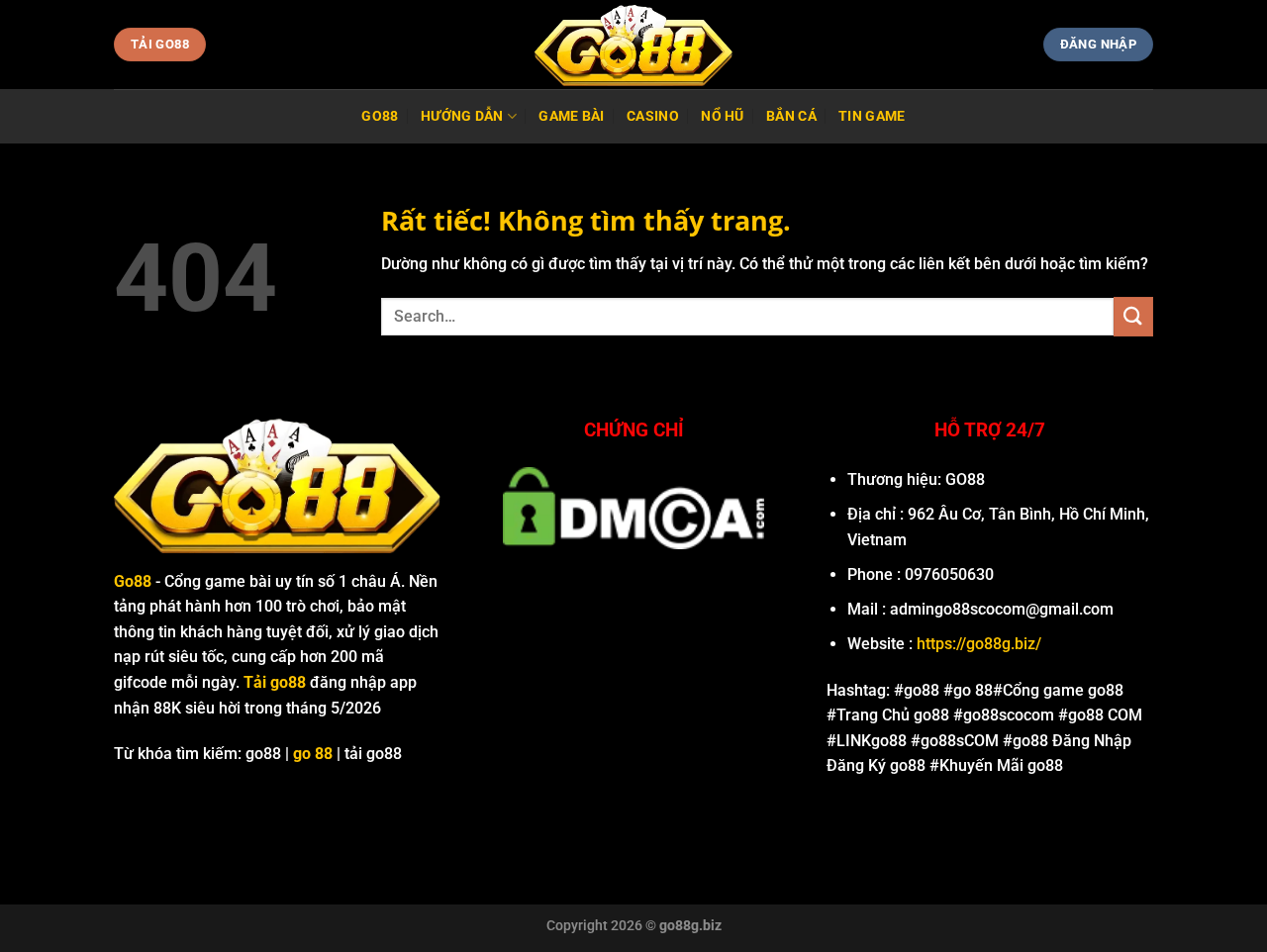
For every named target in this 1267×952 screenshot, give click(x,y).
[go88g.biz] (633, 44)
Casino (653, 116)
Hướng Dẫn (462, 116)
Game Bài (571, 116)
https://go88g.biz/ (979, 643)
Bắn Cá (791, 116)
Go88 (379, 116)
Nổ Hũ (722, 116)
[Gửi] (1133, 316)
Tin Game (871, 116)
